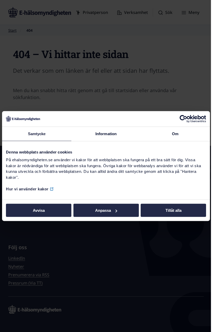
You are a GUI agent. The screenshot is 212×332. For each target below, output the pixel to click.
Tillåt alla (173, 210)
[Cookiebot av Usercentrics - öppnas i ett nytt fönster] (183, 119)
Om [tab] (175, 133)
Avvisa (39, 210)
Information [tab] (106, 133)
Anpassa (103, 210)
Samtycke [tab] (37, 133)
